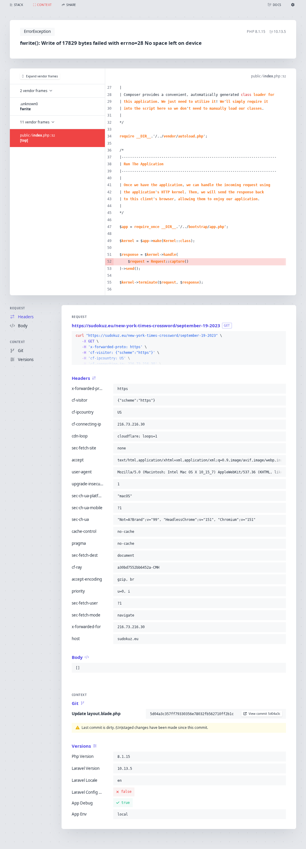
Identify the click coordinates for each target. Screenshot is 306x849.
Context (17, 342)
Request (17, 308)
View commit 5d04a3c (264, 714)
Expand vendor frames (42, 76)
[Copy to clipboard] (280, 336)
